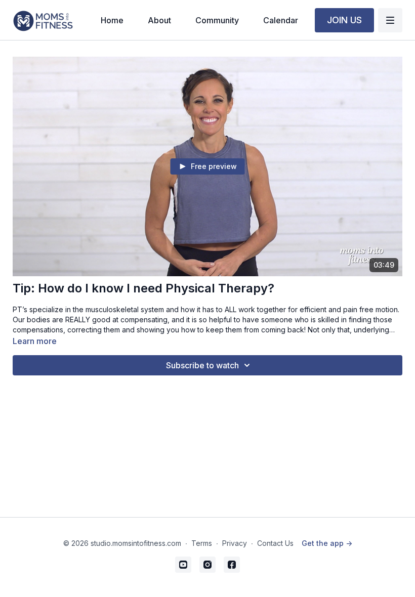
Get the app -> (327, 543)
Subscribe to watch (202, 365)
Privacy (234, 543)
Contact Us (275, 543)
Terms (201, 543)
